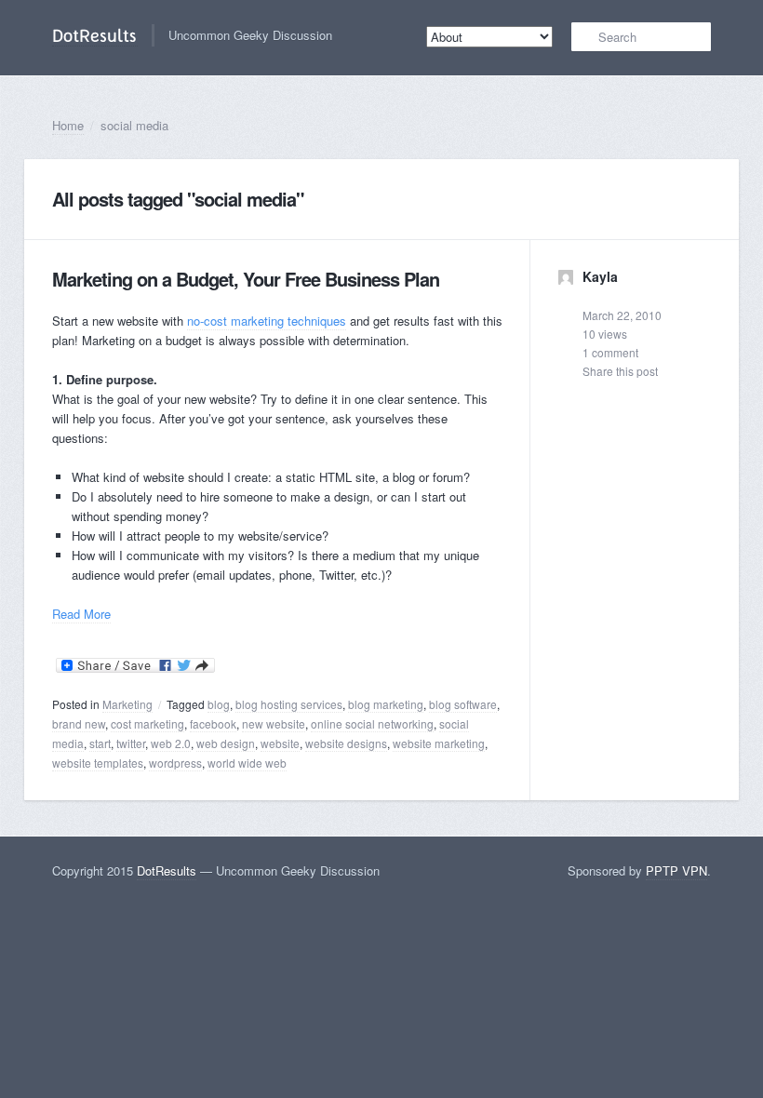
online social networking (372, 723)
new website (273, 723)
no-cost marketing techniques (266, 320)
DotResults (166, 870)
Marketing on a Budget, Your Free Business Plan (245, 278)
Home (68, 125)
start (100, 743)
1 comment (610, 352)
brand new (78, 723)
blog (218, 704)
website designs (346, 743)
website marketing (439, 743)
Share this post (620, 371)
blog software (463, 704)
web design (225, 743)
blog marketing (385, 704)
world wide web (247, 762)
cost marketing (147, 723)
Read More (81, 614)
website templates (97, 762)
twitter (130, 743)
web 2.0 (171, 743)
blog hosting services (288, 704)
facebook (213, 723)
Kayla (598, 276)
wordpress (175, 762)
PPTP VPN (676, 870)
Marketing (127, 704)
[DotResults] (95, 35)
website (280, 743)
